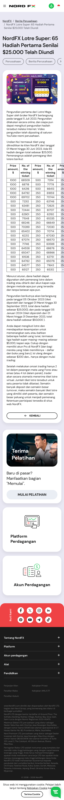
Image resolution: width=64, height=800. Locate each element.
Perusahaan (13, 61)
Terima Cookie (32, 794)
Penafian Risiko (11, 691)
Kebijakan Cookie (37, 788)
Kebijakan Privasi (40, 686)
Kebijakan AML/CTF (41, 691)
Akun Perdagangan (32, 584)
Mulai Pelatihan (32, 494)
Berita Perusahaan (26, 21)
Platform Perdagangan (23, 539)
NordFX (7, 21)
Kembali (34, 415)
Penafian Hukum (11, 696)
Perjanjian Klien (11, 686)
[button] (5, 6)
